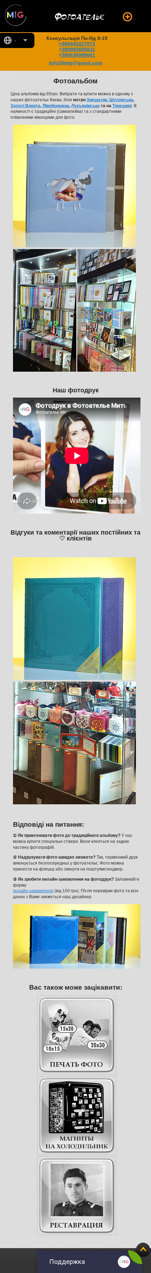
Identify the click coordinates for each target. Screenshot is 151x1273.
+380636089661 (77, 55)
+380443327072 (77, 44)
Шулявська (121, 99)
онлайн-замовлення (33, 890)
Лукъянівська (85, 105)
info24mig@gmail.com (75, 63)
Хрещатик (97, 99)
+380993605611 (77, 49)
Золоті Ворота (25, 105)
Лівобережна (55, 105)
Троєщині (122, 105)
